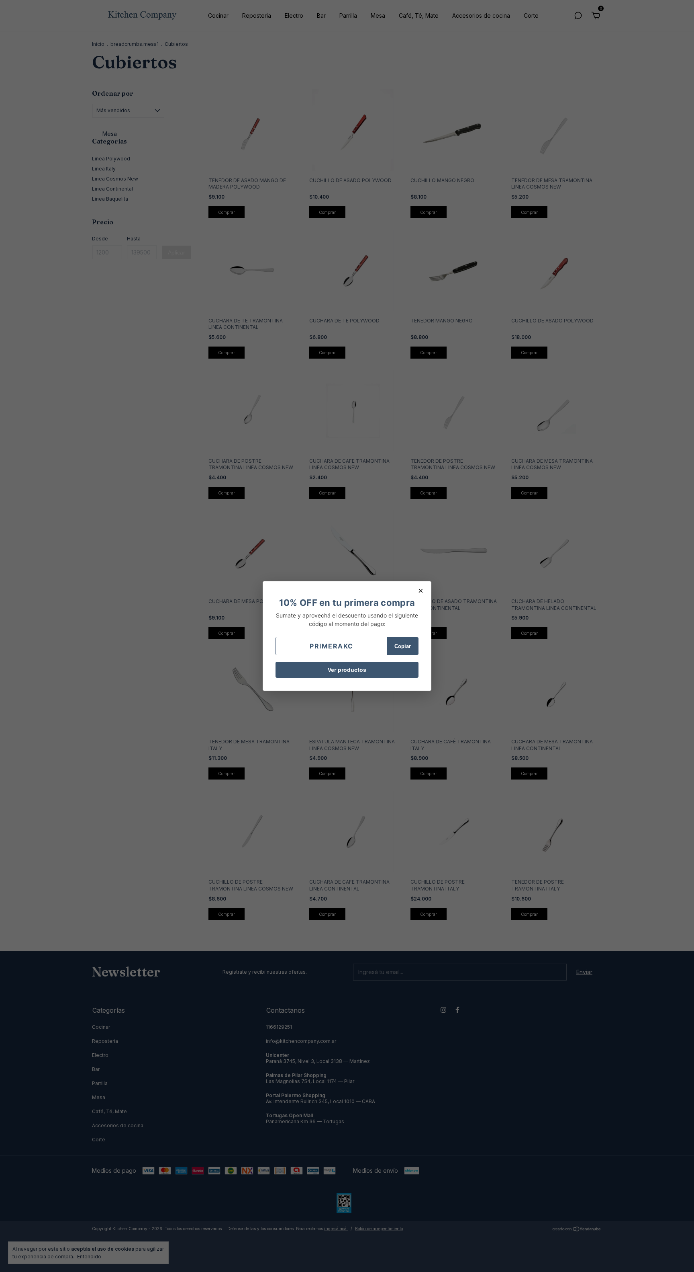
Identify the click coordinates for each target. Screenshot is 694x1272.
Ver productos (347, 670)
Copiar (402, 646)
